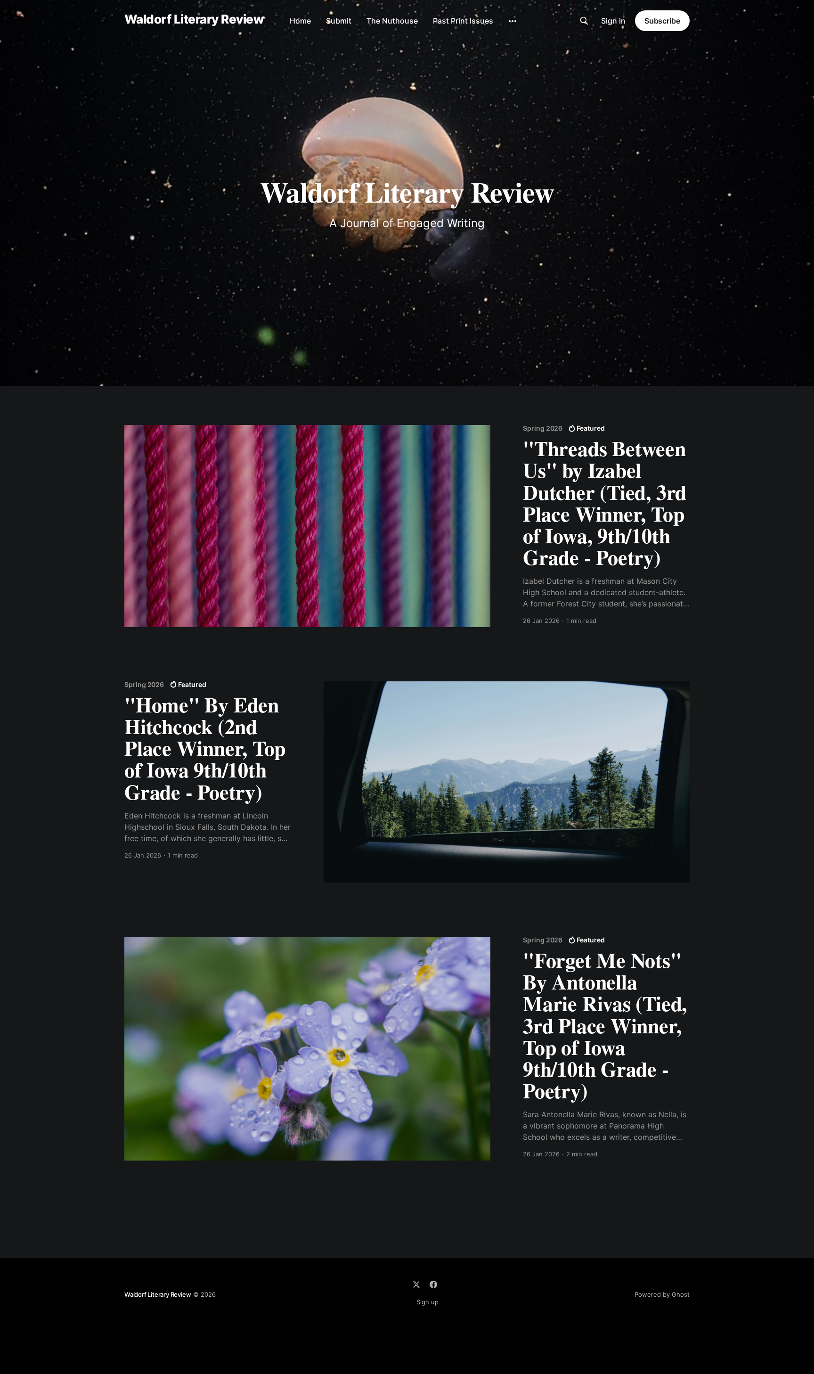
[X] (416, 1284)
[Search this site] (584, 20)
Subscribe (662, 20)
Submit (338, 20)
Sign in (613, 20)
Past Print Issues (463, 20)
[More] (512, 21)
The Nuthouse (392, 20)
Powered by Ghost (662, 1294)
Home (300, 20)
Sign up (427, 1302)
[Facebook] (433, 1284)
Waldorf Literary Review (193, 20)
